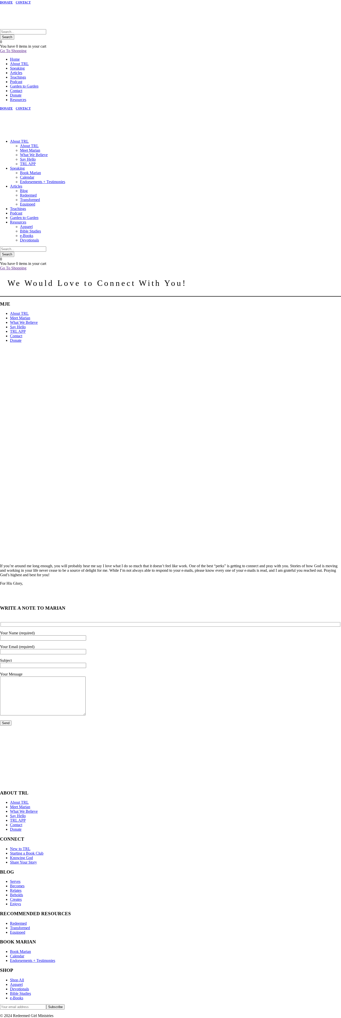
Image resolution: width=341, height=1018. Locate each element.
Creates (16, 899)
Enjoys (15, 904)
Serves (15, 881)
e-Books (26, 235)
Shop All (17, 980)
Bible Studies (30, 231)
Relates (15, 890)
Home (15, 59)
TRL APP (28, 164)
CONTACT (23, 2)
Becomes (17, 886)
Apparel (26, 227)
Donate (15, 95)
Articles (16, 73)
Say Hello (28, 159)
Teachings (18, 77)
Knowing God (21, 858)
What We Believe (34, 155)
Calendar (27, 177)
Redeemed (28, 195)
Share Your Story (23, 862)
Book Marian (30, 173)
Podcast (16, 82)
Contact (16, 91)
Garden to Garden (24, 86)
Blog (24, 191)
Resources (18, 100)
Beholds (16, 895)
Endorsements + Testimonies (42, 182)
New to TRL (20, 849)
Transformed (30, 200)
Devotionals (29, 240)
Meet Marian (30, 150)
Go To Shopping (13, 51)
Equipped (27, 204)
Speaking (17, 68)
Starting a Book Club (26, 853)
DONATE (6, 2)
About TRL (19, 64)
